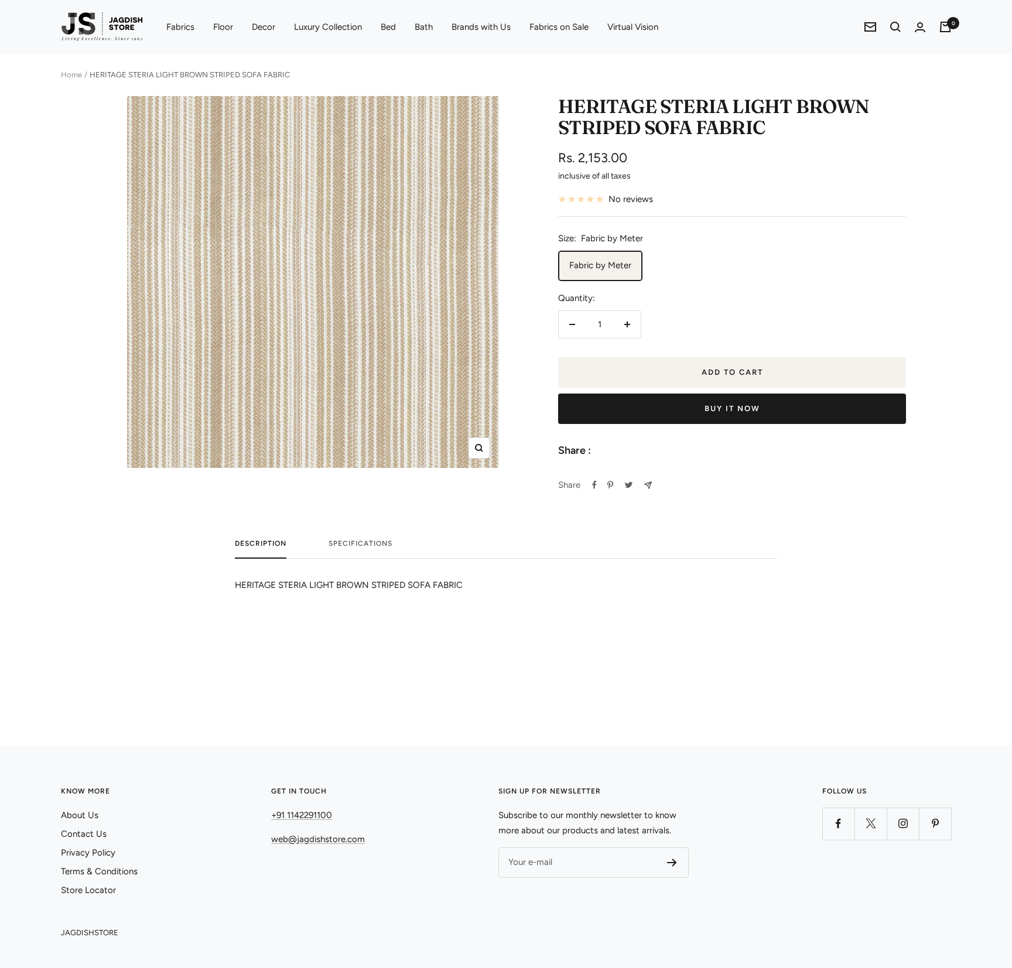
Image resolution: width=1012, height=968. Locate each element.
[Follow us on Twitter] (870, 824)
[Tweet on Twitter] (629, 485)
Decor (263, 27)
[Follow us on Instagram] (903, 824)
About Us (79, 815)
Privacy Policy (88, 852)
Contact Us (84, 834)
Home (71, 74)
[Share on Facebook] (594, 485)
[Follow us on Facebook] (838, 824)
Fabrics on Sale (559, 27)
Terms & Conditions (99, 871)
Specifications (360, 543)
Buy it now (732, 408)
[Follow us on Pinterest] (935, 824)
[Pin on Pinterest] (610, 485)
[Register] (672, 862)
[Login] (920, 27)
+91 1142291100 (301, 815)
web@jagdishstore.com (318, 839)
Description (260, 543)
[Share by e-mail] (648, 485)
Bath (424, 27)
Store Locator (88, 890)
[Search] (895, 27)
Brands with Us (481, 27)
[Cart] (945, 27)
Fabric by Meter (600, 265)
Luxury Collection (328, 27)
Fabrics (180, 27)
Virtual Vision (632, 27)
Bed (388, 27)
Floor (223, 27)
